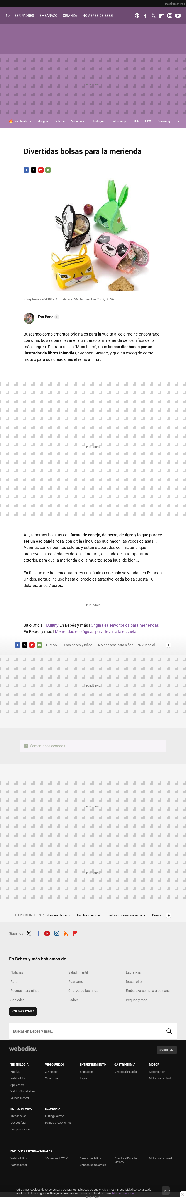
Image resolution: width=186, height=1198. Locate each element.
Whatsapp (119, 121)
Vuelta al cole (23, 121)
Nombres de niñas (89, 915)
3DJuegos (51, 1071)
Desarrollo (134, 982)
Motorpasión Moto (160, 1078)
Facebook (145, 15)
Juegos (43, 121)
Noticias (16, 972)
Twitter (153, 15)
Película (59, 121)
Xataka (15, 1071)
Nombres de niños (58, 915)
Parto (14, 982)
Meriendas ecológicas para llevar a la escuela (95, 631)
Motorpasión (157, 1071)
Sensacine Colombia (93, 1165)
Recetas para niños (24, 991)
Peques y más (136, 1000)
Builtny (52, 625)
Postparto (75, 982)
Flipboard (161, 15)
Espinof (85, 1078)
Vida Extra (51, 1078)
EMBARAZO (48, 16)
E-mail (48, 170)
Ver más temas (23, 1011)
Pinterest (137, 15)
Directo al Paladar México (125, 1160)
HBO (148, 121)
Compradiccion (20, 1129)
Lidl (178, 121)
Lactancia (133, 972)
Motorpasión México (162, 1158)
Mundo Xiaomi (19, 1098)
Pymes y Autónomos (58, 1122)
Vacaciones (78, 121)
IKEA (135, 121)
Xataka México (19, 1158)
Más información (123, 1193)
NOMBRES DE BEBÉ (98, 16)
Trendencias (18, 1116)
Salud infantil (78, 972)
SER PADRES (24, 16)
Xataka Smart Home (23, 1091)
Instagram (169, 15)
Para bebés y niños (78, 645)
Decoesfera (18, 1122)
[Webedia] (175, 3)
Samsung (164, 121)
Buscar (169, 1031)
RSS (65, 932)
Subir (163, 1049)
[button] (48, 317)
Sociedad (17, 1000)
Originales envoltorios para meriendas (125, 625)
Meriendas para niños (117, 645)
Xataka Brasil (18, 1165)
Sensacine (86, 1071)
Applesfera (17, 1085)
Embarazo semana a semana (127, 915)
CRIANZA (70, 16)
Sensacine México (91, 1158)
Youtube (178, 15)
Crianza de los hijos (83, 991)
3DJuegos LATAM (56, 1158)
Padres (73, 1000)
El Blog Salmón (54, 1116)
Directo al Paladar (125, 1071)
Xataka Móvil (18, 1078)
